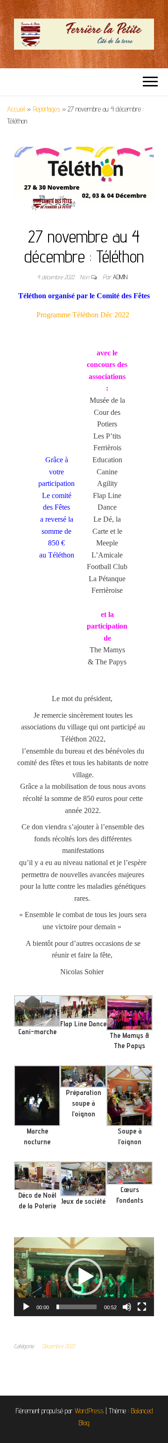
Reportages (46, 109)
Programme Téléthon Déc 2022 (82, 315)
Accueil (16, 109)
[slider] (76, 1307)
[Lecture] (26, 1307)
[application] (84, 1276)
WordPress (89, 1410)
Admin (120, 277)
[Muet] (127, 1307)
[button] (84, 1276)
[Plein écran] (142, 1307)
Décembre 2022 (58, 1346)
